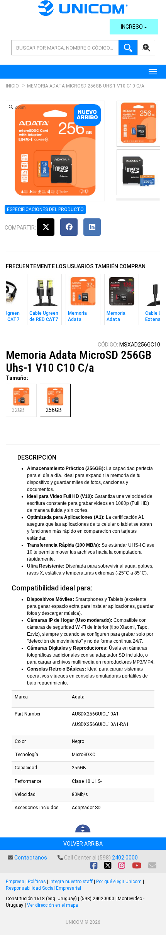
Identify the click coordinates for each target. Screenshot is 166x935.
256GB (54, 410)
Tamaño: (17, 378)
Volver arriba (83, 844)
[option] (44, 301)
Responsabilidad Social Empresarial (43, 888)
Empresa (15, 881)
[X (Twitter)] (45, 227)
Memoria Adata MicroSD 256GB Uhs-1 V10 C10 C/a (85, 86)
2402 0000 (125, 857)
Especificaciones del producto (45, 209)
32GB (18, 410)
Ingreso (132, 27)
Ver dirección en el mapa (52, 905)
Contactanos (30, 857)
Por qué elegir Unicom (119, 881)
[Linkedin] (92, 227)
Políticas (37, 881)
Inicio (12, 86)
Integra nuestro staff (71, 881)
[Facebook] (69, 227)
